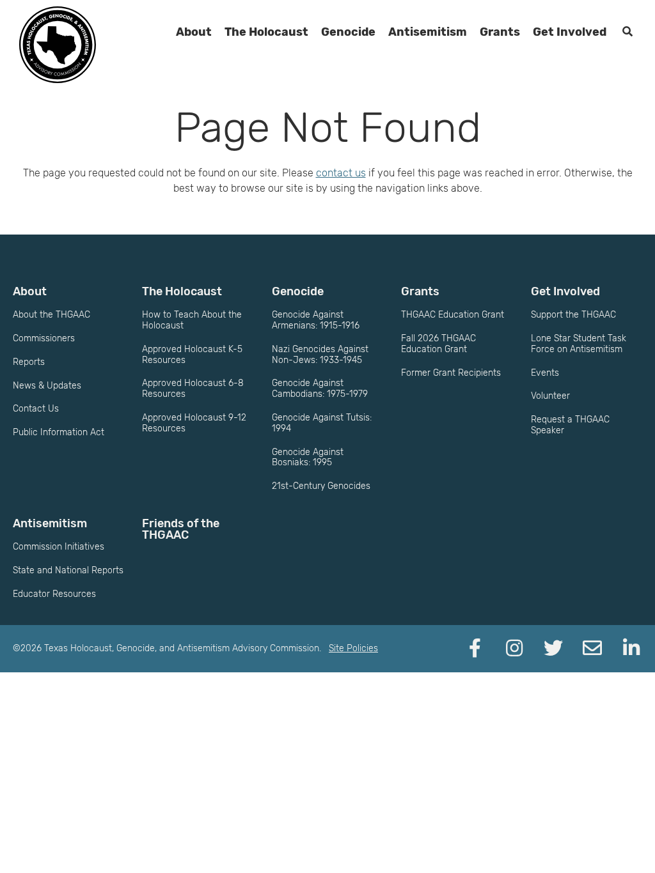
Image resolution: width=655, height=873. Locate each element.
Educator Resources (54, 594)
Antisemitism (427, 32)
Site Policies (353, 648)
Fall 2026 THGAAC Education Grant (438, 344)
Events (545, 372)
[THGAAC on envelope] (592, 649)
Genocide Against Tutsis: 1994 (322, 423)
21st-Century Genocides (321, 486)
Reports (29, 362)
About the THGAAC (51, 314)
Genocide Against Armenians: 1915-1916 (315, 320)
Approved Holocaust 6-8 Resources (193, 388)
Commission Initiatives (58, 546)
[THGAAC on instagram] (514, 649)
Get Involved (569, 32)
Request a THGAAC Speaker (570, 425)
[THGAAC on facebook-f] (475, 649)
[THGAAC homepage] (57, 44)
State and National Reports (68, 570)
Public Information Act (58, 432)
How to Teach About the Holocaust (192, 320)
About (194, 32)
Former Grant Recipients (451, 372)
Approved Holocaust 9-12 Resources (194, 423)
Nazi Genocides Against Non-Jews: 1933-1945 (320, 355)
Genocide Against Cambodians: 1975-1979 (320, 388)
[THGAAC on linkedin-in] (631, 649)
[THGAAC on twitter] (553, 649)
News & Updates (47, 385)
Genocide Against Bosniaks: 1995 (307, 457)
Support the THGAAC (573, 314)
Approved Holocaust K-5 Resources (192, 355)
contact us (341, 173)
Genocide (348, 32)
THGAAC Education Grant (452, 314)
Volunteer (550, 395)
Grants (500, 32)
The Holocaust (266, 32)
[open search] (627, 32)
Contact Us (36, 408)
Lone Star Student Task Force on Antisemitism (578, 344)
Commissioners (44, 338)
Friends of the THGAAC (180, 529)
